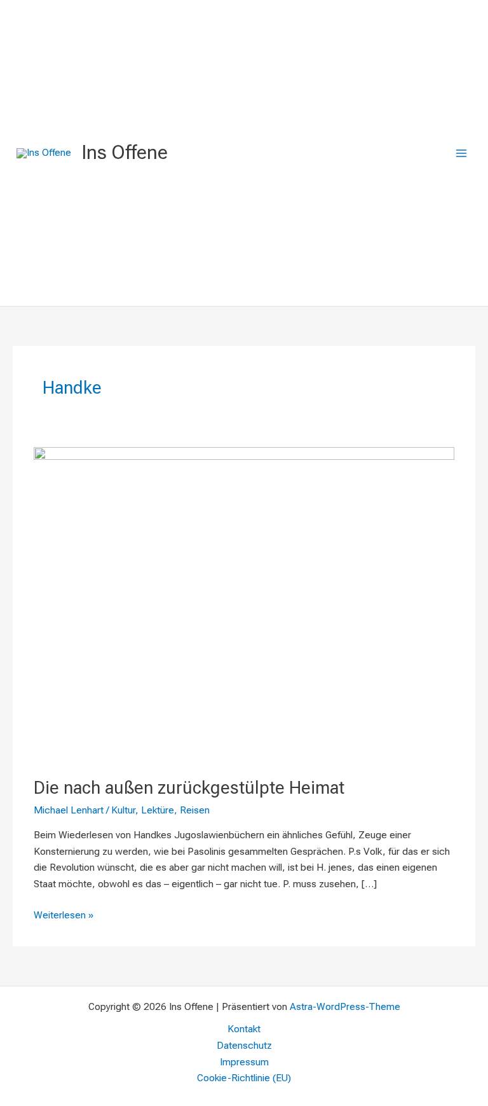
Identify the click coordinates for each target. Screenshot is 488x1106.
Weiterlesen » (63, 914)
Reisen (195, 810)
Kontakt (244, 1029)
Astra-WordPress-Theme (345, 1007)
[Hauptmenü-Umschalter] (461, 153)
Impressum (244, 1062)
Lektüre (157, 810)
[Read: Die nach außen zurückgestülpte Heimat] (244, 604)
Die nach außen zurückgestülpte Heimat (189, 788)
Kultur (123, 810)
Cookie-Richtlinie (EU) (244, 1078)
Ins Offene (124, 152)
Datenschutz (244, 1045)
